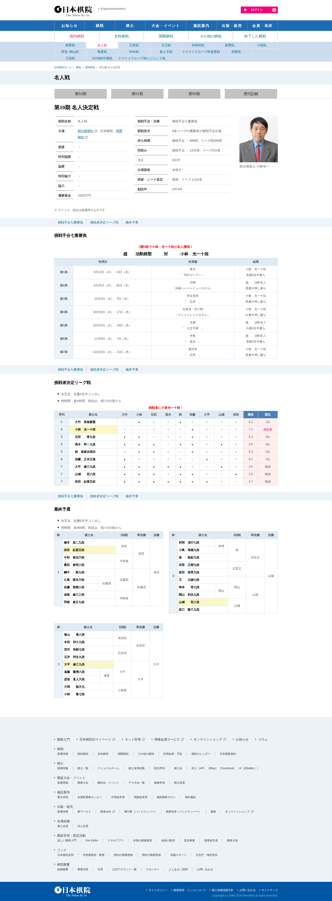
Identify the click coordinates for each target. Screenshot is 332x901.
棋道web (105, 811)
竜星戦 (102, 51)
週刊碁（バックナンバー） (140, 811)
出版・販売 (65, 806)
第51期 (137, 94)
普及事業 (189, 840)
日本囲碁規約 (228, 753)
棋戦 (78, 67)
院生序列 (159, 768)
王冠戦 (70, 58)
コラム (263, 739)
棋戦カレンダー (201, 753)
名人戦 (102, 45)
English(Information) (113, 8)
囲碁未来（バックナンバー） (183, 811)
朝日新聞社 (86, 131)
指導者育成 (211, 840)
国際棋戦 (166, 36)
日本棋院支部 (65, 855)
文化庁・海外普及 (206, 855)
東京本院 (62, 797)
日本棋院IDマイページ (95, 739)
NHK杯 (134, 51)
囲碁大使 (232, 840)
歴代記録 (251, 94)
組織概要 (62, 869)
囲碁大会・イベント (71, 778)
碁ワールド (84, 811)
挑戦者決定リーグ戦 (104, 222)
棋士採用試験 (137, 768)
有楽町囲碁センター (89, 797)
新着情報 (62, 753)
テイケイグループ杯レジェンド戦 (142, 58)
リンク (62, 850)
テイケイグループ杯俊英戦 (201, 51)
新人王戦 (166, 51)
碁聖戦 (229, 45)
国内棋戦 (77, 36)
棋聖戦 (70, 45)
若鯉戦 (236, 51)
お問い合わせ (205, 869)
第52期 (80, 94)
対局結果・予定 (172, 753)
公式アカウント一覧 (124, 869)
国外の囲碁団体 (151, 855)
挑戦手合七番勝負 (70, 222)
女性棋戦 (121, 36)
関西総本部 (140, 797)
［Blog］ (212, 768)
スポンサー (152, 869)
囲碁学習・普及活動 (71, 835)
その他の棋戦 (211, 36)
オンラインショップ (208, 739)
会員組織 (63, 821)
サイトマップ (270, 890)
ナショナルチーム (108, 768)
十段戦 (262, 45)
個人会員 (62, 826)
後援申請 (159, 782)
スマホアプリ (116, 840)
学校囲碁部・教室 (94, 855)
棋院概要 (63, 864)
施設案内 (63, 792)
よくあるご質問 (178, 869)
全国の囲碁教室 (142, 840)
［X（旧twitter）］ (248, 768)
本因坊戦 (198, 45)
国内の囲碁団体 (123, 855)
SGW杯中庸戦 (102, 58)
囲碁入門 (63, 739)
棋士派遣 (179, 782)
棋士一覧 (82, 768)
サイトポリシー (158, 890)
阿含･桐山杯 (70, 51)
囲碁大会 (82, 782)
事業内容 (82, 869)
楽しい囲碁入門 (66, 840)
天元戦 (166, 45)
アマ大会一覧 (137, 782)
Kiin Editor (92, 840)
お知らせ (242, 739)
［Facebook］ (227, 768)
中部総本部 (118, 797)
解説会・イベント (108, 782)
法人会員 (82, 826)
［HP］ (201, 768)
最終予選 (132, 222)
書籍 (213, 811)
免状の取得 (168, 840)
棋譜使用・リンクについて (189, 890)
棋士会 (178, 768)
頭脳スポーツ (178, 855)
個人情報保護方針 (223, 890)
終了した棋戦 (255, 36)
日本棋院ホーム (63, 67)
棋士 (60, 763)
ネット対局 (133, 739)
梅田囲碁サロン (166, 797)
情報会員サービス (167, 739)
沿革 (100, 869)
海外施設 (190, 797)
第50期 (194, 94)
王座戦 (134, 45)
